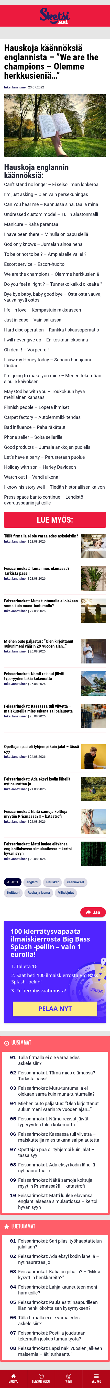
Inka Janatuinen (15, 87)
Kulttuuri (13, 892)
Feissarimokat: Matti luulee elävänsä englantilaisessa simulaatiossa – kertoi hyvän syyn (38, 848)
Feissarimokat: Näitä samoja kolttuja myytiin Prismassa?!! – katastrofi (35, 814)
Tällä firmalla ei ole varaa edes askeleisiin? (41, 535)
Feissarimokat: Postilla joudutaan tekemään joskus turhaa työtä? (51, 1335)
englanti (32, 882)
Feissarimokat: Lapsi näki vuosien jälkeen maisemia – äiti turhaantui (60, 1351)
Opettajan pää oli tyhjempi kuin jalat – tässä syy (41, 749)
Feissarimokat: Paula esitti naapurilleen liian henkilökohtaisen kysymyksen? (58, 1305)
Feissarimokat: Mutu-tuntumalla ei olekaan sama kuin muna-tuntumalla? (41, 603)
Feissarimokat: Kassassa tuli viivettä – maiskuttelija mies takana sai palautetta (38, 709)
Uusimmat (21, 1043)
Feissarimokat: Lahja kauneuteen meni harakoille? (57, 1289)
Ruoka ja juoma (39, 892)
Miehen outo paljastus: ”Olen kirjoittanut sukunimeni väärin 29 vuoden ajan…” (38, 644)
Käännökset (75, 882)
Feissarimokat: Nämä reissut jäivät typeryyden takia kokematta (34, 676)
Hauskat (52, 882)
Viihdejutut (66, 892)
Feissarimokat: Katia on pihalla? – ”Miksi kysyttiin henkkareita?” (59, 1274)
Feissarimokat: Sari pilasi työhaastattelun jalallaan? (60, 1243)
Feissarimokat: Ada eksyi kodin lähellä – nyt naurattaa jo (39, 781)
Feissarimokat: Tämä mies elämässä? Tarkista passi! (37, 571)
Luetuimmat (23, 1227)
